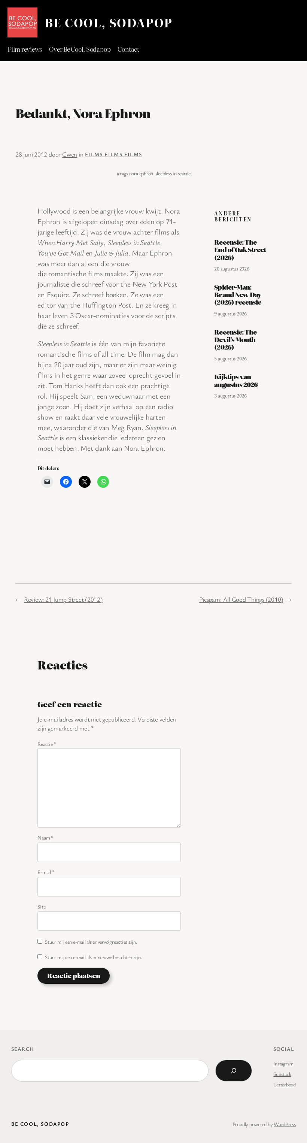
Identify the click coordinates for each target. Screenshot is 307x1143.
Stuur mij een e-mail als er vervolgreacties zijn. (91, 941)
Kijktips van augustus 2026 (236, 380)
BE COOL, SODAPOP (109, 22)
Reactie (46, 743)
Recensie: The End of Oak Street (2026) (240, 249)
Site (41, 906)
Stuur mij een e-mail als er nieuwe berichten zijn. (93, 957)
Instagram (283, 1063)
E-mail (45, 872)
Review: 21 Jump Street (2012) (63, 599)
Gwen (69, 154)
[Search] (233, 1071)
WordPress (285, 1124)
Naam (45, 837)
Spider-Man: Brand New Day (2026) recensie (237, 294)
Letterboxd (284, 1084)
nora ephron (141, 173)
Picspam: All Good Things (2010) (241, 599)
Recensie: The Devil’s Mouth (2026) (235, 339)
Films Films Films (113, 154)
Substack (282, 1073)
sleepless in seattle (173, 173)
